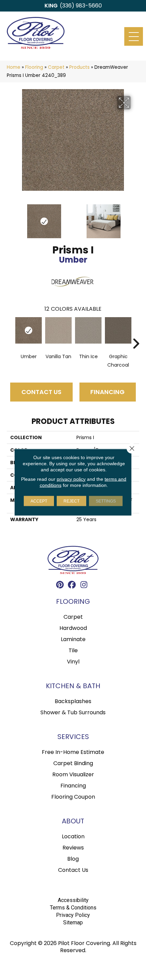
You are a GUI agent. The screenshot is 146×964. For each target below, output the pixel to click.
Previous (10, 217)
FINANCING (107, 392)
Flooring (34, 67)
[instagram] (84, 586)
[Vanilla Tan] (58, 330)
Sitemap (73, 922)
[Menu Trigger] (133, 36)
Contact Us (41, 392)
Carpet (56, 67)
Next (135, 217)
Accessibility (73, 900)
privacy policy (71, 478)
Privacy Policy (73, 915)
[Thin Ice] (88, 330)
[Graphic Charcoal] (118, 330)
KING (51, 5)
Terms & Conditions (73, 907)
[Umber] (28, 330)
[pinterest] (60, 586)
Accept (39, 500)
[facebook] (72, 586)
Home (13, 67)
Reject (71, 500)
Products (79, 67)
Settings (106, 500)
